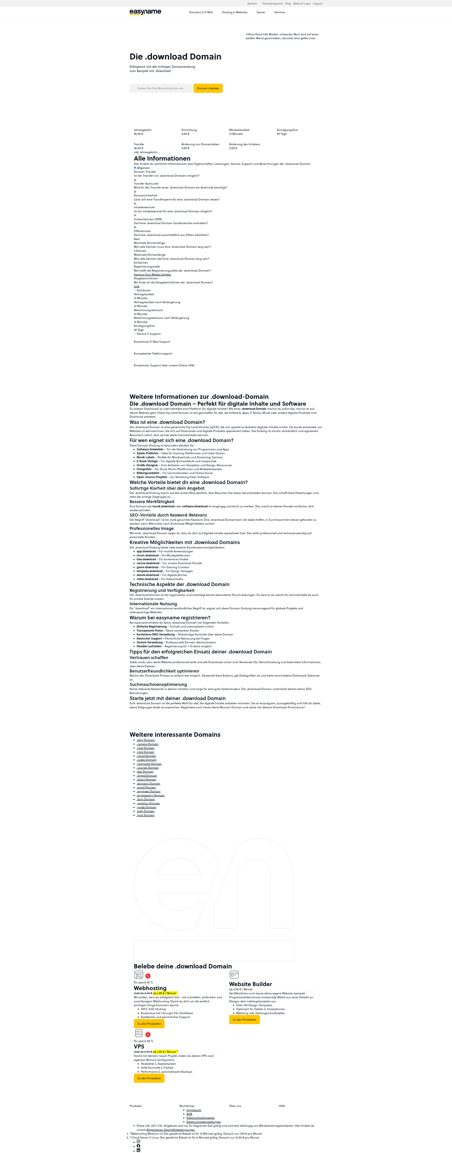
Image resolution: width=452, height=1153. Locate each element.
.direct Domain (146, 779)
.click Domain (145, 752)
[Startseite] (145, 12)
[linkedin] (138, 1151)
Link (137, 286)
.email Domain (146, 787)
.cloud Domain (146, 756)
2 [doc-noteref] (177, 1050)
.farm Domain (146, 799)
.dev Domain (145, 771)
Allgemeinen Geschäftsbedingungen (170, 1130)
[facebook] (138, 1146)
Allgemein (143, 168)
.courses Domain (148, 768)
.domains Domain (148, 783)
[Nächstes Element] (267, 964)
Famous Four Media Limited (152, 274)
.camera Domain (148, 744)
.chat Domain (145, 748)
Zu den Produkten (149, 1024)
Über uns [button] (235, 1106)
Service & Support (149, 334)
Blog (288, 3)
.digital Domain (147, 775)
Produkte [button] (136, 1106)
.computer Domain (149, 764)
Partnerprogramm (272, 3)
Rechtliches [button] (187, 1106)
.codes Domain (146, 760)
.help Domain (145, 811)
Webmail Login (302, 3)
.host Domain (145, 815)
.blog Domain (146, 740)
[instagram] (138, 1142)
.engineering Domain (151, 795)
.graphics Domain (148, 803)
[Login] (319, 12)
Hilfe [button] (282, 1106)
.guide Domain (146, 807)
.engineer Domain (148, 791)
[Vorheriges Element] (262, 964)
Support (317, 3)
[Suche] (313, 12)
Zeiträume (143, 290)
